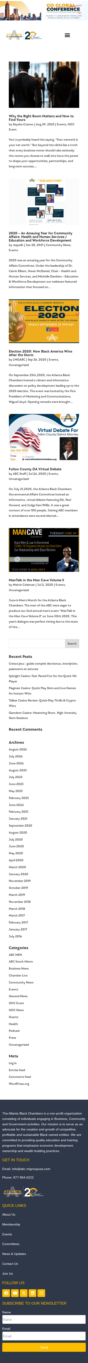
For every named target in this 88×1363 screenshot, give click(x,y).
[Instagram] (41, 1293)
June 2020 (16, 846)
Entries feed (17, 1070)
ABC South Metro (21, 961)
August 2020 (18, 833)
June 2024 (16, 805)
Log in (13, 1063)
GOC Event (16, 1003)
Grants (13, 1017)
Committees (10, 1244)
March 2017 (17, 915)
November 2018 (20, 902)
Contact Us (10, 1263)
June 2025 (16, 784)
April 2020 (16, 860)
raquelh (18, 245)
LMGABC (19, 360)
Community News (58, 245)
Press (12, 1038)
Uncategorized (19, 365)
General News (18, 996)
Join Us (7, 1273)
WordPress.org (19, 1084)
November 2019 (20, 881)
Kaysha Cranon (23, 124)
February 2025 (19, 798)
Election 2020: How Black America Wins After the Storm (40, 353)
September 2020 (20, 826)
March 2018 (17, 909)
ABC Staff (19, 474)
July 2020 (16, 839)
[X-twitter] (24, 1293)
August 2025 (18, 770)
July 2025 (15, 777)
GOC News (16, 1010)
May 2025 (16, 791)
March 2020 (17, 867)
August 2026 (18, 749)
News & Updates (14, 1254)
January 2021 (18, 819)
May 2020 (16, 853)
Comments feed (20, 1077)
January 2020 (18, 874)
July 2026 (16, 756)
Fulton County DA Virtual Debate (35, 469)
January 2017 (18, 929)
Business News (19, 968)
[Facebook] (6, 1293)
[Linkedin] (32, 1293)
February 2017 (18, 922)
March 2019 (17, 895)
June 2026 (16, 763)
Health (13, 1024)
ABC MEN (15, 955)
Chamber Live (18, 975)
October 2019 (18, 888)
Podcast (14, 1031)
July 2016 (15, 936)
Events (61, 124)
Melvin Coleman (24, 585)
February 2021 (18, 812)
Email (6, 1328)
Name (6, 1312)
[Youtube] (15, 1293)
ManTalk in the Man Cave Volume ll (36, 580)
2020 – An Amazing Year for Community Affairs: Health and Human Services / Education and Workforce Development (40, 237)
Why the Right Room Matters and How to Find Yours (41, 118)
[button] (67, 35)
